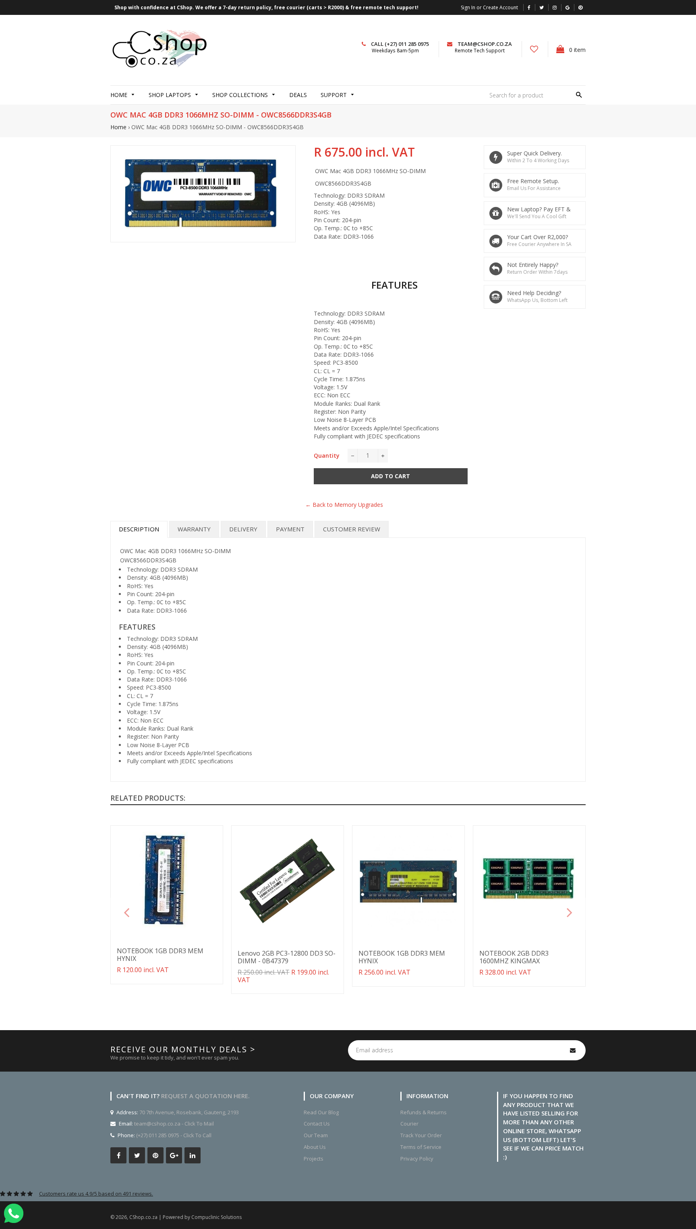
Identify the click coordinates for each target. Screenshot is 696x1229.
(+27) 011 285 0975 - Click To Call (173, 1135)
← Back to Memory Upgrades (344, 504)
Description (139, 529)
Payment (290, 529)
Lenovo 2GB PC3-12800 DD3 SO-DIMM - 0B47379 (287, 957)
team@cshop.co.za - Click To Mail (174, 1123)
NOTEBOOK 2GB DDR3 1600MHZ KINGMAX (514, 957)
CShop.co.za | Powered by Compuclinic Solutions (185, 1217)
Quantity (327, 455)
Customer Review (351, 529)
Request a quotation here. (205, 1096)
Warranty (194, 529)
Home (118, 127)
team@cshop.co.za (485, 44)
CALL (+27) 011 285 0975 (400, 44)
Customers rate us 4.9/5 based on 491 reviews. (96, 1193)
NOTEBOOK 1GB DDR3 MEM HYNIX (160, 954)
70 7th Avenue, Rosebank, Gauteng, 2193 (188, 1112)
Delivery (243, 529)
